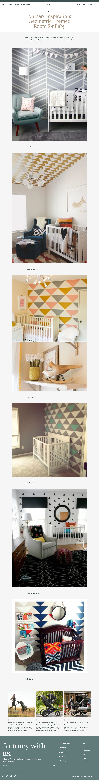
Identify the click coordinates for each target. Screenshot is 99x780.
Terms (78, 776)
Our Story (62, 748)
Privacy (74, 776)
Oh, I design (30, 397)
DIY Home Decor (32, 483)
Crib (3, 4)
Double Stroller (25, 4)
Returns (62, 756)
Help (84, 4)
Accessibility (83, 776)
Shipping (62, 752)
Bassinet (9, 4)
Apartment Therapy (33, 269)
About (78, 4)
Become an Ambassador (86, 759)
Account (90, 4)
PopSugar (30, 679)
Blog (49, 12)
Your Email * (5, 765)
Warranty (62, 761)
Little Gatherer (32, 146)
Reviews (85, 747)
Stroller (17, 4)
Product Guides (64, 743)
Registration (86, 750)
